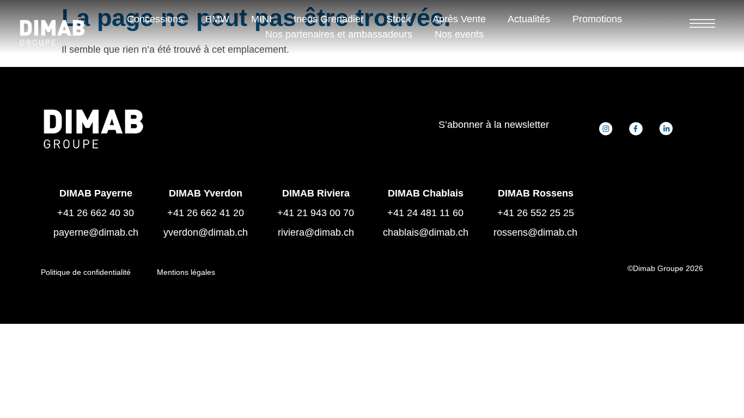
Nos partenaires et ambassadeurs (338, 34)
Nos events (459, 34)
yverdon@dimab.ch (205, 232)
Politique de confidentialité (86, 272)
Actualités (529, 19)
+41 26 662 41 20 (205, 212)
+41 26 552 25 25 (535, 212)
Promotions (597, 19)
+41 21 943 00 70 (315, 212)
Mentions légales (186, 272)
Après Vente (459, 19)
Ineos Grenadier (329, 19)
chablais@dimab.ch (425, 232)
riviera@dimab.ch (316, 232)
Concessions (155, 19)
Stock (398, 19)
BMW (217, 19)
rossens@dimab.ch (535, 232)
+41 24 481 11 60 (425, 212)
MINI (261, 19)
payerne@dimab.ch (95, 232)
